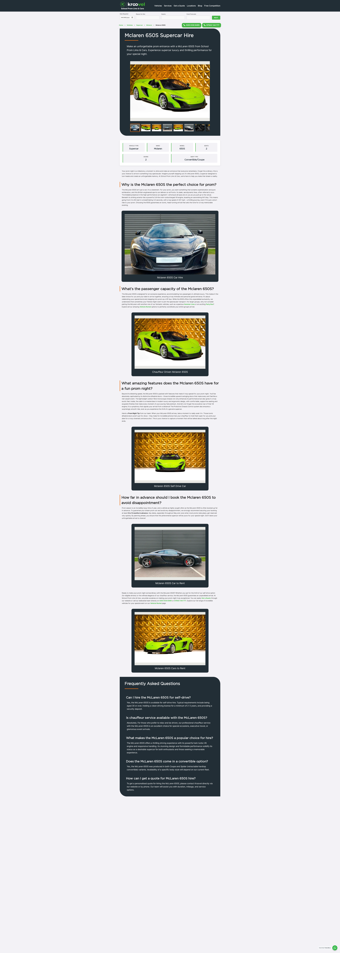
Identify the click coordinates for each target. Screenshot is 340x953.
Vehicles (158, 6)
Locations (191, 6)
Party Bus (209, 304)
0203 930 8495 (165, 601)
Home (121, 25)
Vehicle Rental (145, 307)
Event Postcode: (191, 14)
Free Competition (212, 6)
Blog (200, 6)
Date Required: (124, 14)
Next (216, 18)
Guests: (163, 14)
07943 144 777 (180, 601)
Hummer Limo (189, 304)
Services (168, 6)
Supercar (139, 25)
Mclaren (149, 25)
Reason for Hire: (140, 14)
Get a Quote (179, 6)
